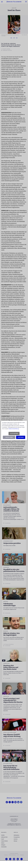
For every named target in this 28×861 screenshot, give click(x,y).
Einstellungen (9, 437)
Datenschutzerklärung (14, 428)
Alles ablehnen (14, 433)
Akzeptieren (21, 437)
